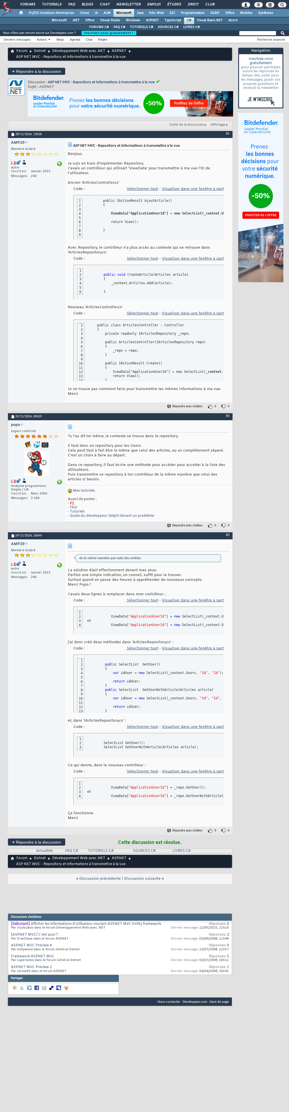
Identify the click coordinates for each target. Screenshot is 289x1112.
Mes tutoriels (84, 491)
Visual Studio (110, 20)
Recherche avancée (271, 39)
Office (230, 13)
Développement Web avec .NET (78, 51)
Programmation (193, 13)
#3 (227, 535)
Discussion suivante (142, 878)
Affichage (218, 125)
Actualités (44, 851)
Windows (133, 20)
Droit (193, 4)
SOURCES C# (168, 27)
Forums (27, 4)
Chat (104, 4)
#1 (227, 133)
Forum (21, 51)
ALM (107, 13)
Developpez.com (195, 1002)
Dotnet (40, 51)
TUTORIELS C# (141, 27)
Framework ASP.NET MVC (32, 956)
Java (140, 13)
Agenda (75, 39)
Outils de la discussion (186, 125)
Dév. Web (156, 13)
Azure (233, 20)
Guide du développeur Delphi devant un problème (112, 516)
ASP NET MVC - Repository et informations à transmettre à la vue (101, 82)
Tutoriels (51, 4)
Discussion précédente (100, 878)
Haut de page (219, 1002)
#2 (227, 416)
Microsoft (123, 13)
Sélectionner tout (142, 189)
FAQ (71, 4)
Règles (103, 39)
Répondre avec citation (187, 406)
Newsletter (128, 4)
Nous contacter (168, 1002)
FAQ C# (119, 27)
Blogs (87, 4)
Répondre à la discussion (36, 71)
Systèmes (265, 13)
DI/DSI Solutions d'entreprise (51, 13)
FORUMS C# (99, 27)
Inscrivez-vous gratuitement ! (108, 33)
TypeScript (173, 20)
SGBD (215, 13)
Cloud (84, 13)
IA (96, 13)
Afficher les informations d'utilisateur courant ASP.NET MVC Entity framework (96, 924)
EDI (172, 13)
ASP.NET (152, 20)
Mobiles (246, 13)
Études (174, 4)
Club (210, 4)
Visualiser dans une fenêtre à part (193, 189)
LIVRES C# (191, 27)
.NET (76, 20)
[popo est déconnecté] (36, 464)
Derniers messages (17, 39)
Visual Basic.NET (210, 20)
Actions (42, 39)
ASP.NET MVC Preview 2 (31, 967)
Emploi (153, 4)
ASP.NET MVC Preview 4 (31, 945)
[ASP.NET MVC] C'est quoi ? (34, 934)
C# (189, 20)
